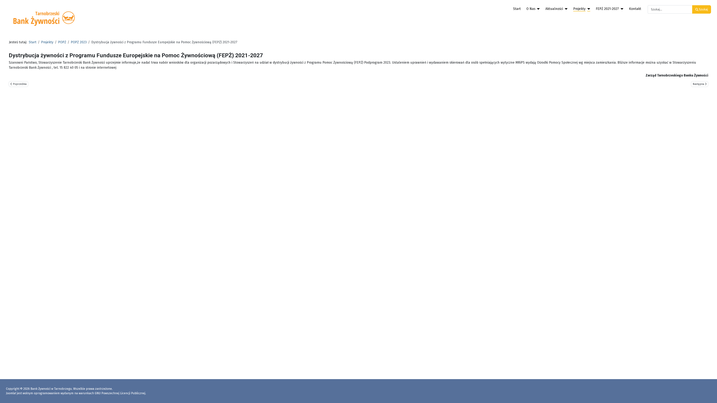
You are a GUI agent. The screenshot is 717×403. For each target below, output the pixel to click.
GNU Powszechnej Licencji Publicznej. (120, 393)
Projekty (579, 9)
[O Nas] (537, 9)
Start (517, 9)
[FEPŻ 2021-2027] (621, 9)
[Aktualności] (565, 9)
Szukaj (703, 9)
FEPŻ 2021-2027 (607, 9)
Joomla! (11, 393)
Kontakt (635, 9)
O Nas (530, 9)
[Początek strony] (710, 396)
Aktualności (554, 9)
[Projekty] (588, 9)
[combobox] (670, 9)
